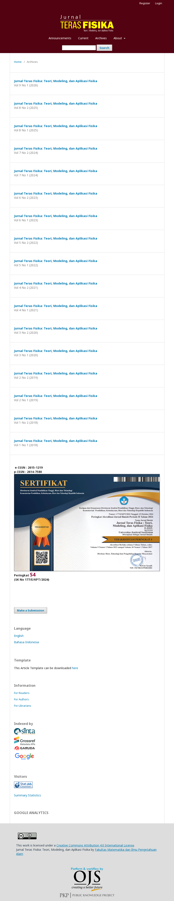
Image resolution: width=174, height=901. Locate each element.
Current (83, 38)
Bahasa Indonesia (26, 642)
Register (144, 3)
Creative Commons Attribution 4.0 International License (95, 845)
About (118, 38)
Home (18, 62)
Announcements (60, 38)
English (19, 636)
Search (104, 48)
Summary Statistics (27, 795)
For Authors (21, 699)
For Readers (21, 693)
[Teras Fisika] (24, 734)
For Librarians (22, 706)
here (75, 668)
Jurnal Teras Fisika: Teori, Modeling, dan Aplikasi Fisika (55, 81)
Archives (101, 38)
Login (158, 3)
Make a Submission (30, 610)
